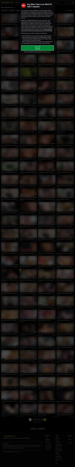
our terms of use (46, 51)
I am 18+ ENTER (37, 48)
